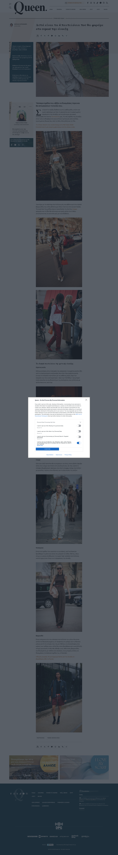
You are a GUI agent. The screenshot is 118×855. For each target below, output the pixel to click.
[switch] (79, 426)
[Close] (86, 400)
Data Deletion (49, 454)
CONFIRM (47, 449)
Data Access (59, 454)
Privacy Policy (68, 454)
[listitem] (59, 422)
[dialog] (59, 427)
